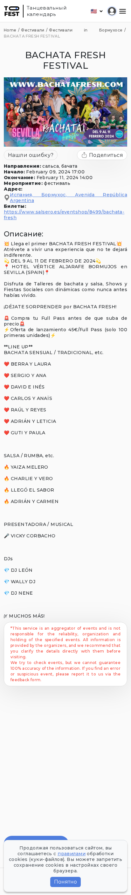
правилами (72, 854)
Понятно (65, 882)
